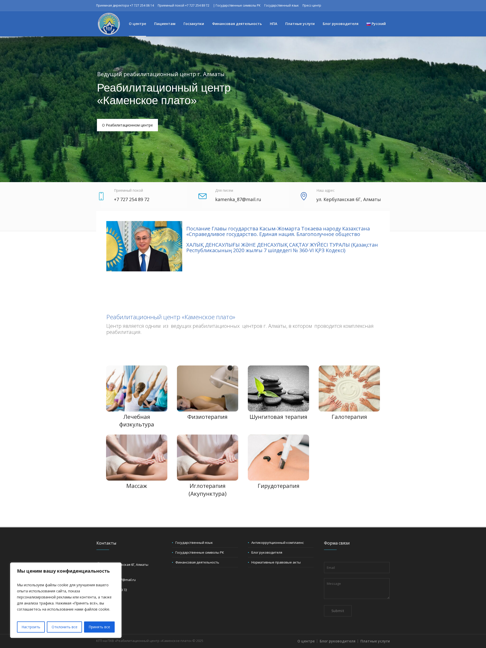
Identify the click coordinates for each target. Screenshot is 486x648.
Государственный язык (281, 5)
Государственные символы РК (238, 5)
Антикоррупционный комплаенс (277, 542)
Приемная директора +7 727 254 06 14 (125, 5)
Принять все (99, 626)
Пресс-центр (311, 5)
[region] (66, 600)
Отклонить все (64, 626)
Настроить (31, 626)
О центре (306, 641)
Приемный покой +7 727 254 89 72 (183, 5)
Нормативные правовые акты (276, 562)
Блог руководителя (266, 552)
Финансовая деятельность (197, 562)
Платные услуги (375, 641)
